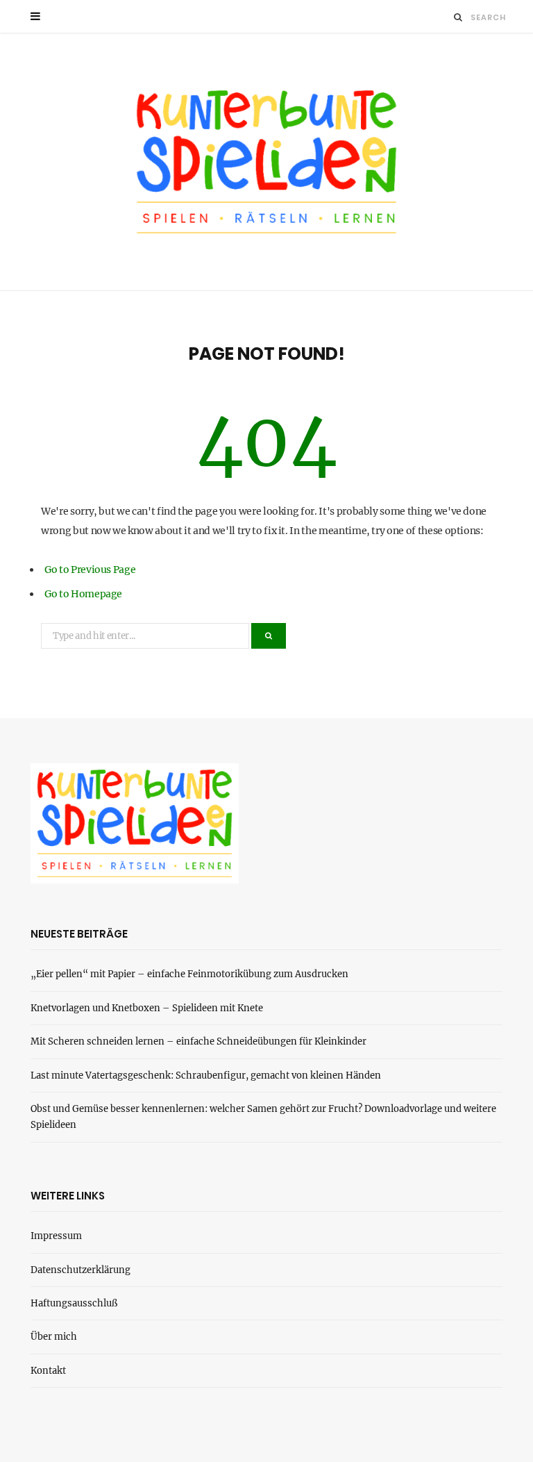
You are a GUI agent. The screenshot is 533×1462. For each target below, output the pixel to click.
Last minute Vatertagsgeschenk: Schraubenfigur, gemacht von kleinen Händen (206, 1075)
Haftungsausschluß (74, 1303)
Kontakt (48, 1371)
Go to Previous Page (89, 569)
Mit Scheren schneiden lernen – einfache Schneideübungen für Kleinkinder (198, 1041)
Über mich (54, 1337)
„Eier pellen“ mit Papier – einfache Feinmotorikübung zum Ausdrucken (189, 974)
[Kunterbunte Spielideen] (266, 162)
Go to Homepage (83, 594)
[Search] (458, 17)
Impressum (56, 1236)
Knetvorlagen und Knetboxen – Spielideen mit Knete (147, 1008)
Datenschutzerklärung (80, 1270)
